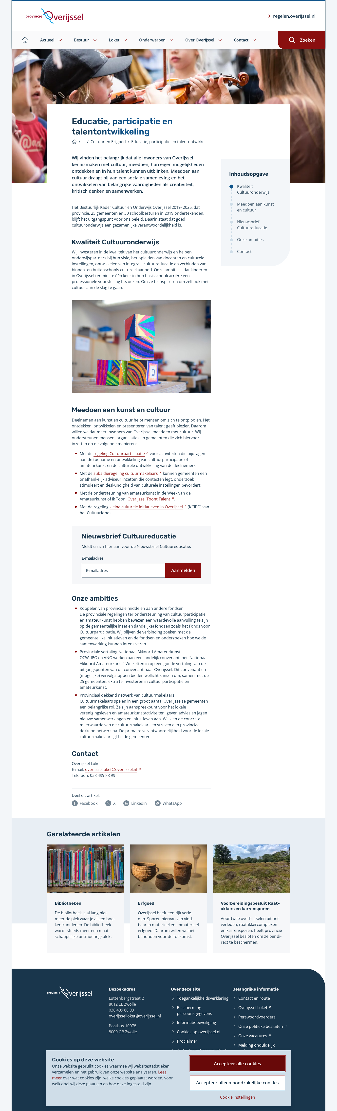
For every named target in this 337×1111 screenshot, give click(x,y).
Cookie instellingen (237, 1097)
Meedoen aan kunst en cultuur (255, 207)
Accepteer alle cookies (237, 1064)
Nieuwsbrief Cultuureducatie (252, 224)
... (83, 141)
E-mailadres (93, 558)
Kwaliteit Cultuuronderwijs (253, 189)
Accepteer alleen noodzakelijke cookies (237, 1083)
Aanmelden (183, 570)
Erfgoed (146, 903)
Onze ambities (250, 239)
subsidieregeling (128, 473)
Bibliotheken (68, 903)
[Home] (74, 141)
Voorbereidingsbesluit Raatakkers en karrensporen (250, 906)
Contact (244, 251)
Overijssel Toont (151, 499)
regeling (121, 453)
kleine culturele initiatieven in (148, 507)
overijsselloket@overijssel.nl (135, 1016)
